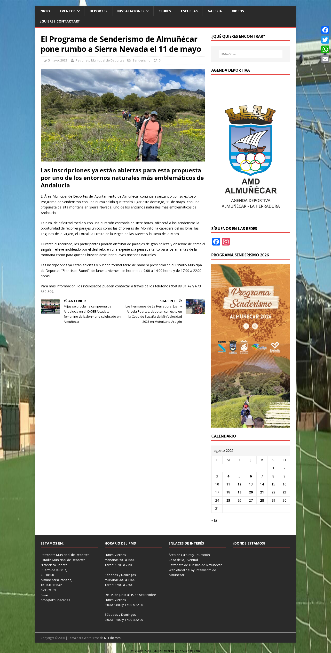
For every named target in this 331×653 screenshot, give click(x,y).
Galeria (215, 11)
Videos (238, 11)
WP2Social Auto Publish (146, 651)
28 (262, 500)
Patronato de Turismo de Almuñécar (195, 565)
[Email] (325, 59)
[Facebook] (325, 30)
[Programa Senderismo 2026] (250, 424)
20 (251, 492)
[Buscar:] (250, 54)
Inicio (44, 11)
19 (239, 492)
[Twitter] (325, 40)
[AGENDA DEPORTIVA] (250, 217)
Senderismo (141, 60)
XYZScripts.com (190, 651)
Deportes (98, 11)
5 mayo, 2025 (57, 60)
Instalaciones (130, 11)
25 (228, 500)
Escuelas (189, 11)
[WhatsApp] (325, 49)
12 (239, 484)
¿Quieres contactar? (60, 21)
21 (262, 492)
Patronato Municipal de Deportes (100, 60)
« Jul (214, 520)
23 (284, 492)
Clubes (164, 11)
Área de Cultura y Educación (189, 555)
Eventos (68, 11)
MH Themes (112, 638)
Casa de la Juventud (183, 560)
